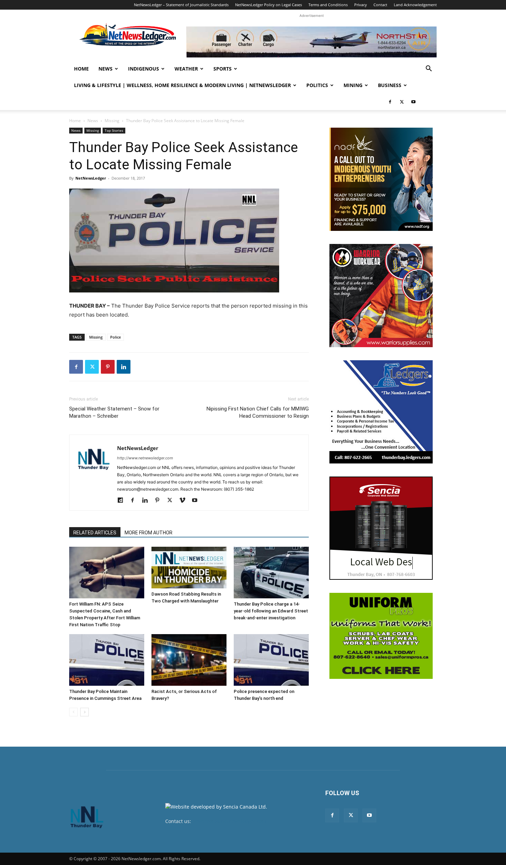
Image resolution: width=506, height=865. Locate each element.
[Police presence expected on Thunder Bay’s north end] (271, 660)
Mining (353, 85)
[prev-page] (73, 712)
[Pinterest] (108, 367)
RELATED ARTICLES (94, 532)
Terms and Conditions (328, 4)
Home (81, 68)
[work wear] (381, 295)
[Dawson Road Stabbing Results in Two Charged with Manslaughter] (188, 567)
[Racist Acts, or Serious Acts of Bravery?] (188, 660)
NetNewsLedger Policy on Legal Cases (268, 4)
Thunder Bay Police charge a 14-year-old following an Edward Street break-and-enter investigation (271, 610)
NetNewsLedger (90, 178)
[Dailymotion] (122, 500)
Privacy (360, 4)
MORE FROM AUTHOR (148, 532)
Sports (222, 68)
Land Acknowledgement (415, 4)
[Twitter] (402, 102)
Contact (380, 4)
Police (115, 337)
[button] (428, 69)
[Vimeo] (184, 500)
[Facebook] (390, 102)
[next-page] (84, 712)
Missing (112, 121)
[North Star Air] (311, 41)
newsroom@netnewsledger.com (229, 821)
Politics (317, 85)
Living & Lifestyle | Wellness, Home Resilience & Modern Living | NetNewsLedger (182, 85)
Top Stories (114, 130)
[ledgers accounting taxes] (381, 411)
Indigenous (143, 68)
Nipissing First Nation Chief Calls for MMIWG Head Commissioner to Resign (258, 412)
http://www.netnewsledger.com (145, 458)
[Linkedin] (123, 367)
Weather (186, 68)
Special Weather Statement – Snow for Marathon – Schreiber (114, 412)
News (105, 68)
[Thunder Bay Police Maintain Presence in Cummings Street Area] (106, 660)
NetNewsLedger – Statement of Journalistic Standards (181, 4)
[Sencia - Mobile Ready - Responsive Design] (381, 528)
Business (389, 85)
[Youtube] (413, 102)
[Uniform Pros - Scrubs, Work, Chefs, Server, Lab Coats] (381, 636)
